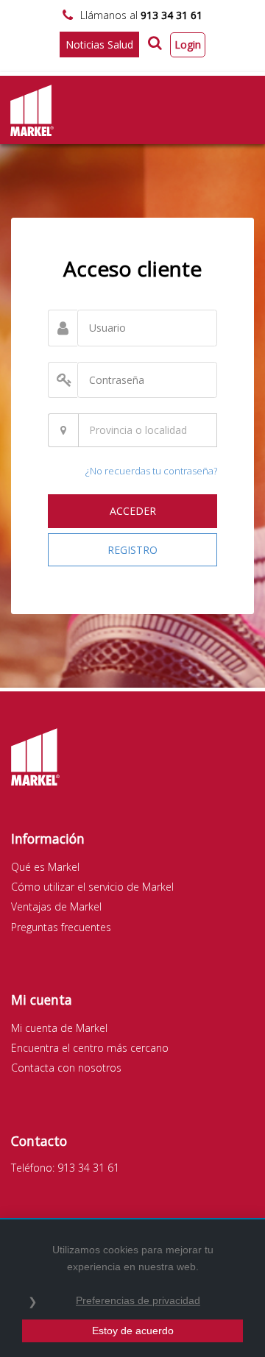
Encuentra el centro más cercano (90, 1048)
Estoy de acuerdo (133, 1330)
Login (187, 44)
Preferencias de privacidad (138, 1300)
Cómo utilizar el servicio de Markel (92, 887)
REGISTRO (132, 550)
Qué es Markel (45, 867)
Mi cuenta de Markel (59, 1028)
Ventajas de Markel (56, 906)
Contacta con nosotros (66, 1068)
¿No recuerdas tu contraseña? (151, 470)
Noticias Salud (99, 44)
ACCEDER (133, 511)
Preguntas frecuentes (61, 927)
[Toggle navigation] (234, 98)
